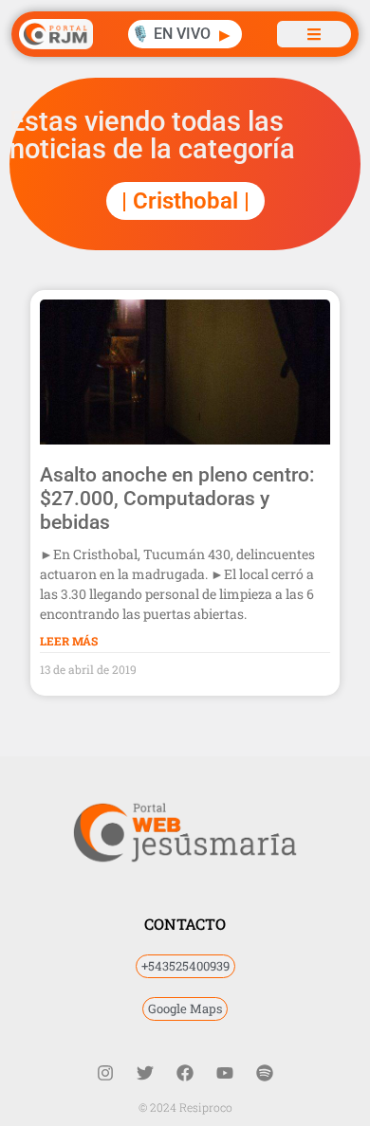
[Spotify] (264, 1072)
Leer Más (69, 640)
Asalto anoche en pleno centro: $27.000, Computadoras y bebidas (177, 498)
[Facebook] (185, 1072)
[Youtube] (224, 1072)
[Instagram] (105, 1072)
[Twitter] (145, 1072)
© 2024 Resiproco (185, 1107)
